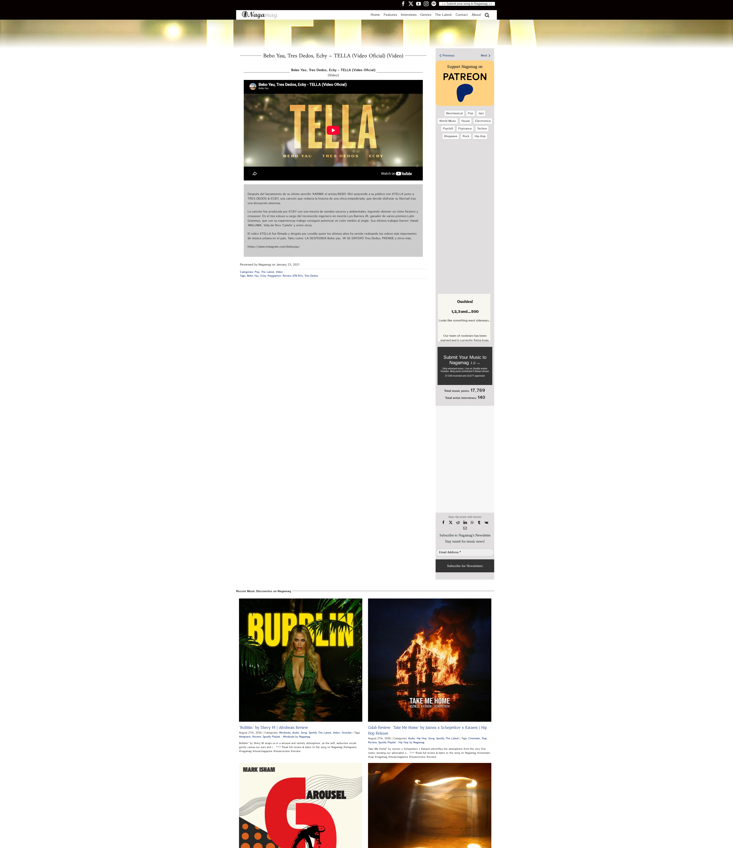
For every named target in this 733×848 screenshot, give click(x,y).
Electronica (483, 121)
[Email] (465, 528)
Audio (295, 733)
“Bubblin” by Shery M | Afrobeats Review (273, 727)
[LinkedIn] (465, 522)
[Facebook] (443, 522)
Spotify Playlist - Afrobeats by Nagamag (286, 737)
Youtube (346, 733)
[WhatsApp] (472, 522)
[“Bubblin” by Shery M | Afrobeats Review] (300, 660)
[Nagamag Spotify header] (435, 3)
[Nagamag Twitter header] (412, 3)
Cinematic (474, 738)
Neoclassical (454, 113)
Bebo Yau (253, 276)
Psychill (448, 128)
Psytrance (465, 128)
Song (304, 733)
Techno (482, 128)
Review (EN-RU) (293, 276)
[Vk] (486, 522)
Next (484, 55)
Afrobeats (285, 733)
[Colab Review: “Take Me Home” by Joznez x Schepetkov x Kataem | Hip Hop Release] (429, 660)
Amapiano (245, 737)
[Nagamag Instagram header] (427, 3)
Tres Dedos (311, 276)
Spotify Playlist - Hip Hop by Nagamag (401, 742)
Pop (257, 272)
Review (256, 737)
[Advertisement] (464, 162)
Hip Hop (422, 738)
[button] (487, 15)
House (465, 121)
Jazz (481, 113)
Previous (448, 55)
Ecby (263, 276)
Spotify (312, 733)
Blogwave (450, 136)
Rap (484, 738)
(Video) (333, 73)
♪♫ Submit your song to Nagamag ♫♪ (467, 3)
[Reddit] (458, 522)
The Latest (267, 272)
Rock (466, 136)
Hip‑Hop (480, 136)
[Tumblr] (479, 522)
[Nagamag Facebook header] (404, 3)
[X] (450, 522)
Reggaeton (274, 276)
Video (279, 272)
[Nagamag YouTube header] (420, 3)
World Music (447, 121)
